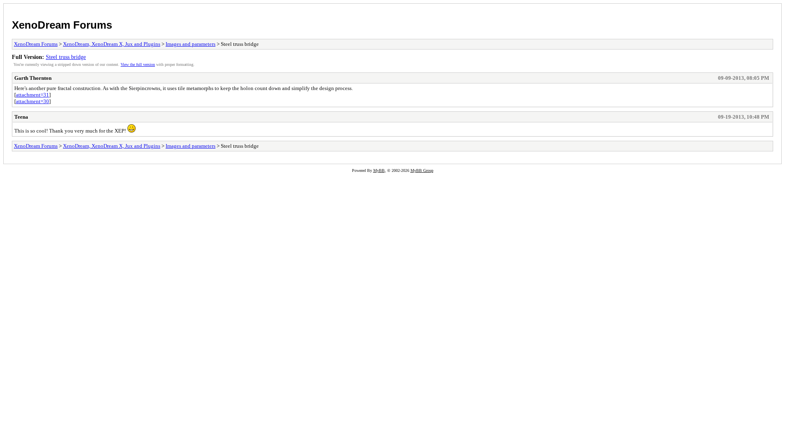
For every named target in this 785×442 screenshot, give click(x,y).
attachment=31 (32, 95)
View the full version (138, 64)
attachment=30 (32, 101)
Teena (21, 117)
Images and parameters (190, 44)
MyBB (379, 170)
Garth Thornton (33, 78)
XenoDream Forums (62, 25)
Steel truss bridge (66, 57)
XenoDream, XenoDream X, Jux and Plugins (111, 44)
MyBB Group (421, 170)
